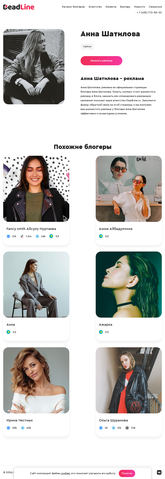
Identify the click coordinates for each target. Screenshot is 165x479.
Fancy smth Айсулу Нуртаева (31, 229)
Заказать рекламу (101, 60)
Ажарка (105, 324)
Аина (10, 324)
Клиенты (111, 6)
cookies (65, 473)
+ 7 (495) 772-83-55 (149, 12)
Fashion (87, 46)
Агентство (95, 6)
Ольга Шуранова (113, 420)
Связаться (155, 6)
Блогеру (125, 6)
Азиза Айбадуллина (115, 229)
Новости (139, 6)
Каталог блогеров (73, 6)
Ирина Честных (19, 420)
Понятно (127, 473)
